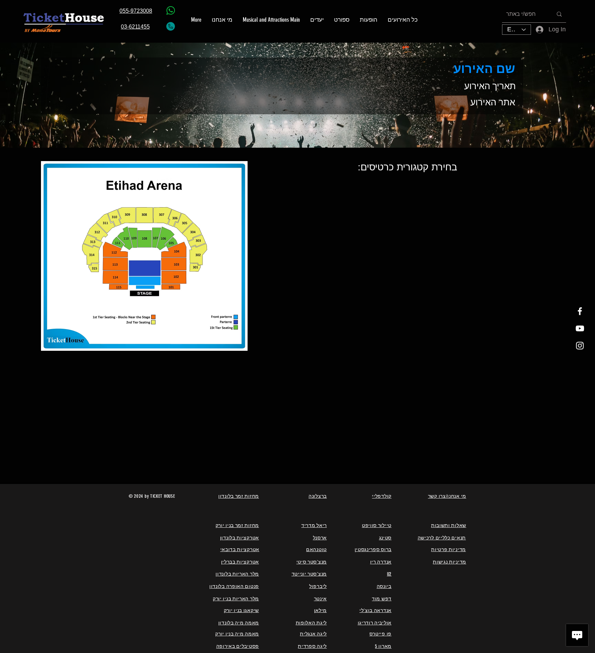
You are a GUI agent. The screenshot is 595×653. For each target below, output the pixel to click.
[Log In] (535, 29)
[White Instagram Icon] (580, 345)
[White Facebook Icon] (580, 311)
